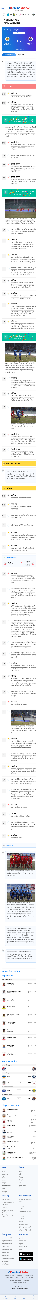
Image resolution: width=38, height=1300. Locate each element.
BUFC (8, 1091)
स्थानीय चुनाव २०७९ (7, 1250)
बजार (20, 1171)
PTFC (8, 1077)
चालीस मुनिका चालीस (25, 1212)
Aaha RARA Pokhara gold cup (8, 1211)
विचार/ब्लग (5, 1174)
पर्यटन (20, 1174)
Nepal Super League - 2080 (8, 1216)
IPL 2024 (4, 1207)
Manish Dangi (11, 1125)
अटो (20, 1183)
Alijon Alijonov (11, 1136)
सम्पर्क (20, 1250)
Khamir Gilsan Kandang (27, 563)
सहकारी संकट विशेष (7, 1238)
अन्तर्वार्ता (4, 1180)
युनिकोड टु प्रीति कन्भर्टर (25, 1230)
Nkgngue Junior (11, 1037)
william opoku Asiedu (13, 999)
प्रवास (3, 1189)
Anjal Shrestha (11, 1152)
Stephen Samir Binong (13, 1014)
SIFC (29, 1069)
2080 (22, 1204)
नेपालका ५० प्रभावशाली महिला (25, 1200)
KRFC (8, 1069)
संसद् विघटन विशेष (7, 1244)
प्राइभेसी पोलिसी (23, 1247)
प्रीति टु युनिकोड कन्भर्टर (25, 1227)
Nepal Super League (11, 30)
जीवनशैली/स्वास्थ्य (6, 1186)
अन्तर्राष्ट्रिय (4, 1192)
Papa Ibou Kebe (11, 1022)
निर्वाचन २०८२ (5, 1256)
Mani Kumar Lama (12, 1109)
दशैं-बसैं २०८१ (5, 1264)
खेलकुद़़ (4, 1183)
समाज (3, 1171)
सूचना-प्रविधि (22, 1186)
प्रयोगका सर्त (22, 1241)
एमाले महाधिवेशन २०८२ (8, 1259)
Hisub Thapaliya (11, 563)
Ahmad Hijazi (11, 1006)
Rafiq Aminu (10, 1045)
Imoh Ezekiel (10, 983)
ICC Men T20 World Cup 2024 (8, 1203)
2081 (22, 1206)
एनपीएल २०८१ (6, 1200)
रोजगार (21, 1177)
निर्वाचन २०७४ (5, 1247)
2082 (22, 1209)
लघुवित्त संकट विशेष (7, 1241)
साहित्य (3, 1177)
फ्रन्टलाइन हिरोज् (23, 1224)
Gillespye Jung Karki (13, 1141)
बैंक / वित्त (21, 1180)
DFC (29, 1091)
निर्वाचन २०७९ (5, 1253)
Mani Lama (10, 1131)
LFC (8, 1083)
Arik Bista (9, 1053)
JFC (8, 1098)
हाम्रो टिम (21, 1238)
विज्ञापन (21, 1244)
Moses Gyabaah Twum (14, 991)
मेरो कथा (21, 1222)
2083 (22, 1219)
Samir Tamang (11, 1115)
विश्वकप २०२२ (5, 1261)
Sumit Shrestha (11, 1147)
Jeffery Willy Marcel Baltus (15, 1157)
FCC (29, 1077)
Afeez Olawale (11, 1030)
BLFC (29, 1083)
